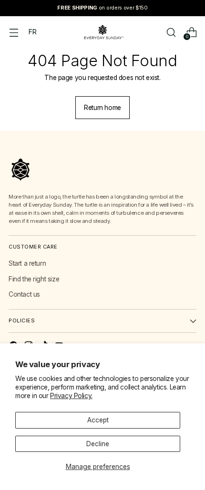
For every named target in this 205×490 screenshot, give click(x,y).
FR (32, 32)
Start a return (27, 263)
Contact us (24, 294)
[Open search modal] (171, 32)
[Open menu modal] (13, 32)
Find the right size (34, 279)
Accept (98, 420)
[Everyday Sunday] (102, 32)
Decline (97, 444)
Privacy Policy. (71, 396)
